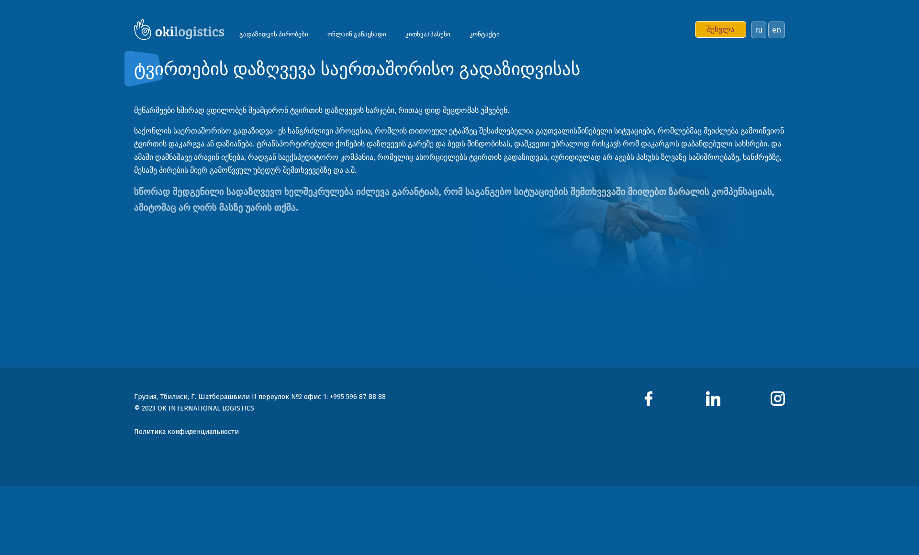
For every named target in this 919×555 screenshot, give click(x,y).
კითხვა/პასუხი (427, 34)
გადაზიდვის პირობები (273, 34)
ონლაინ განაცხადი (356, 34)
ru (758, 29)
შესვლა (720, 29)
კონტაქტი (485, 34)
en (776, 29)
